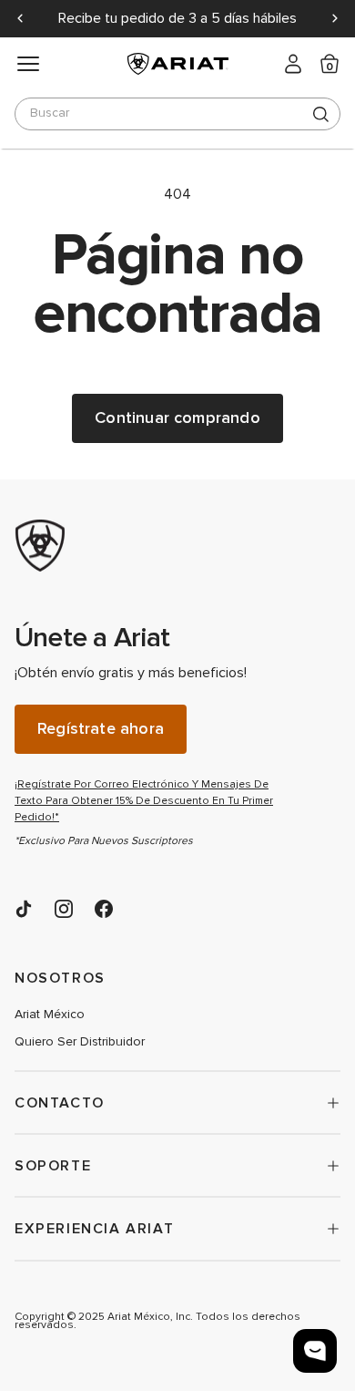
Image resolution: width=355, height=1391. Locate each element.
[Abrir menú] (28, 63)
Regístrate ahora (100, 728)
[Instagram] (64, 909)
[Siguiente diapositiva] (335, 18)
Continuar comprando (177, 418)
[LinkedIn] (24, 909)
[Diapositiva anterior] (20, 18)
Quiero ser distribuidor (80, 1042)
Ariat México (50, 1014)
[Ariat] (151, 546)
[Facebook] (104, 909)
